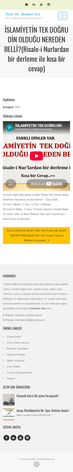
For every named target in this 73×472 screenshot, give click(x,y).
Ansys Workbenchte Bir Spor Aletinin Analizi (43, 410)
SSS (17, 107)
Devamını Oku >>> (40, 308)
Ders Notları (13, 366)
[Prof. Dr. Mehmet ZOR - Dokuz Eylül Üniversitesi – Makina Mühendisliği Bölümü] (32, 16)
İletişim (11, 378)
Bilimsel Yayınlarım (18, 348)
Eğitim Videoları (16, 360)
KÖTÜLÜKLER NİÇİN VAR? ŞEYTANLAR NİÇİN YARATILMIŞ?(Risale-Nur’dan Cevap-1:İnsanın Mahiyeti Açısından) (36, 235)
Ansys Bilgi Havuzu (18, 342)
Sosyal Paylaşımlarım (19, 372)
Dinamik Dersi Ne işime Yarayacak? (38, 396)
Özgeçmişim (14, 336)
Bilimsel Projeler (16, 354)
